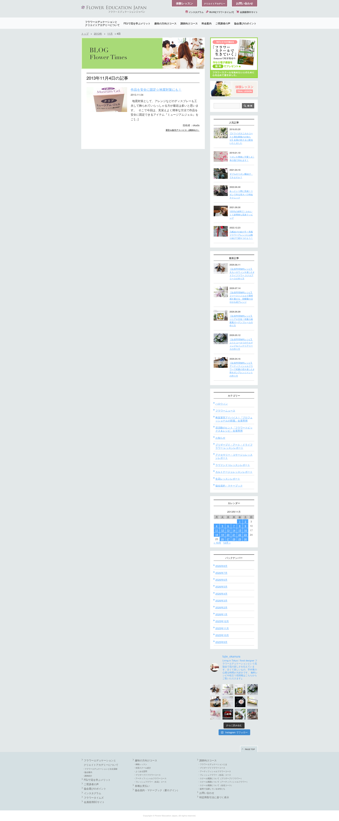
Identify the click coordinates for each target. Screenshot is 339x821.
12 (222, 530)
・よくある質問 (140, 771)
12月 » (227, 542)
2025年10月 (222, 635)
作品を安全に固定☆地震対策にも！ (156, 89)
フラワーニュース (225, 410)
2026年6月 (221, 579)
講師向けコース (189, 23)
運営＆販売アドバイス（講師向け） (183, 129)
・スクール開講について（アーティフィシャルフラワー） (223, 781)
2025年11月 (222, 628)
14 (234, 530)
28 (234, 539)
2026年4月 (221, 593)
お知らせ (220, 437)
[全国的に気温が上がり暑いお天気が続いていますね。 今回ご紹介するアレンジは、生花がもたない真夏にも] (227, 689)
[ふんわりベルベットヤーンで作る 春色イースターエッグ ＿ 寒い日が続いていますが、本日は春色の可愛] (215, 714)
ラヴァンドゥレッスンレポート (232, 465)
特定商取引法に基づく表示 (214, 797)
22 (239, 534)
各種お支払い (142, 785)
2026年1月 (221, 614)
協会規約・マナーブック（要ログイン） (157, 790)
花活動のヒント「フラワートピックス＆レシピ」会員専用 (233, 429)
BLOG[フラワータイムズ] (221, 12)
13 (228, 530)
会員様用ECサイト (248, 12)
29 (239, 539)
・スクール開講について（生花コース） (215, 785)
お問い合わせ (244, 3)
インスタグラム (196, 12)
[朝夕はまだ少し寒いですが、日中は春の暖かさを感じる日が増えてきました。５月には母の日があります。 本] (227, 702)
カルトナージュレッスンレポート (233, 472)
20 (228, 534)
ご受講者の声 (222, 23)
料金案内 (207, 23)
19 (222, 534)
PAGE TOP (250, 749)
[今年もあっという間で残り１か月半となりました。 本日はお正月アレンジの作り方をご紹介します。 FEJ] (227, 714)
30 (245, 539)
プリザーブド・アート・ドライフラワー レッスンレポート (233, 446)
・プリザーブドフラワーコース (147, 774)
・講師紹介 (87, 775)
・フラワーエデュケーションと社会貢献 (99, 768)
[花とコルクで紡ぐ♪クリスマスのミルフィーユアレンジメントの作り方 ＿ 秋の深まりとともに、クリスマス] (252, 714)
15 (239, 530)
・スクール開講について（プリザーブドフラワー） (220, 778)
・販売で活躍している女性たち (211, 788)
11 (216, 530)
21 (234, 534)
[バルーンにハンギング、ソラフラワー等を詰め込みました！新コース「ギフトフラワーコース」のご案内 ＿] (240, 714)
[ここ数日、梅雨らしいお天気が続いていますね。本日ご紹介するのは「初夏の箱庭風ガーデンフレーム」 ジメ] (240, 689)
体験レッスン (184, 3)
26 (222, 539)
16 (245, 530)
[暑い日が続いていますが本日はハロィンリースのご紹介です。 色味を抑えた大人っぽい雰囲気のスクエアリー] (215, 689)
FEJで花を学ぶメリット (137, 23)
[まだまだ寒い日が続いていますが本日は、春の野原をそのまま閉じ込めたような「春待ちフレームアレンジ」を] (252, 702)
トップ (85, 33)
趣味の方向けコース (165, 23)
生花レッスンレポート (227, 478)
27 (228, 539)
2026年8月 (221, 566)
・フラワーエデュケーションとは (212, 764)
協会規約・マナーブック (229, 485)
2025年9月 (221, 642)
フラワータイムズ (94, 797)
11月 (110, 33)
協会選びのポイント (245, 23)
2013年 (98, 33)
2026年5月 (221, 586)
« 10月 (217, 542)
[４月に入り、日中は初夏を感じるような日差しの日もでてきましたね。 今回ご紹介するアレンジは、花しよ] (215, 702)
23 (245, 534)
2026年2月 (221, 607)
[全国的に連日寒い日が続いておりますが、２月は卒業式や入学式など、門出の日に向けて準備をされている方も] (240, 702)
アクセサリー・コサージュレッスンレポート (233, 456)
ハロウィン (221, 403)
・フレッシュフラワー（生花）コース (149, 781)
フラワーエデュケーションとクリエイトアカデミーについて (102, 23)
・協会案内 (87, 772)
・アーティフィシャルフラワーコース (149, 778)
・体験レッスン (140, 764)
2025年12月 (222, 621)
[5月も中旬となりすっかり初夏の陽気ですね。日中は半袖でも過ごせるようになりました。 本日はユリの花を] (252, 689)
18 (216, 534)
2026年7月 (221, 573)
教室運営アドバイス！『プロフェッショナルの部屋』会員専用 (233, 419)
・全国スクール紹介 (142, 767)
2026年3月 (221, 600)
